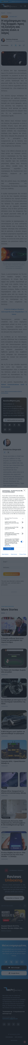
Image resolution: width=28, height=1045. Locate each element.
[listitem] (14, 519)
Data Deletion (5, 554)
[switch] (22, 522)
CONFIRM (8, 548)
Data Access (14, 554)
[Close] (24, 490)
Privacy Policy (22, 554)
